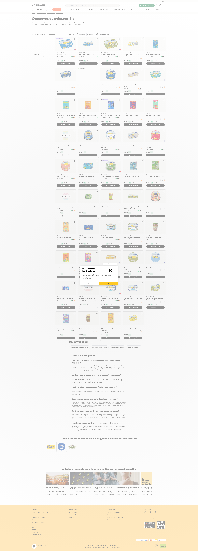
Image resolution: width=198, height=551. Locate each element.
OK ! (108, 283)
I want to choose (90, 283)
